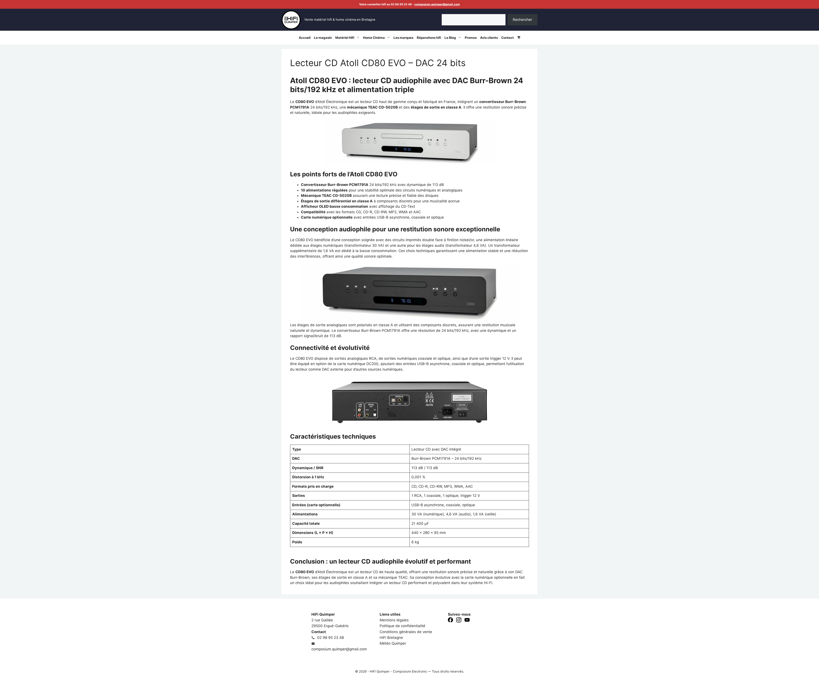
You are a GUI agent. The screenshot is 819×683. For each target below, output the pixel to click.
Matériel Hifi (344, 38)
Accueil (305, 38)
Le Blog (450, 38)
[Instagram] (458, 620)
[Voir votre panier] (519, 38)
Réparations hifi (429, 38)
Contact (507, 38)
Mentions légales (394, 620)
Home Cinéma (374, 38)
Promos (471, 38)
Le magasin (323, 38)
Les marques (403, 38)
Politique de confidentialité (402, 626)
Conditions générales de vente (406, 632)
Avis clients (489, 38)
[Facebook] (450, 620)
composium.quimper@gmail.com (437, 4)
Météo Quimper (393, 643)
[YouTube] (467, 620)
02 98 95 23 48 (330, 637)
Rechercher (522, 19)
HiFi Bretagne (391, 637)
